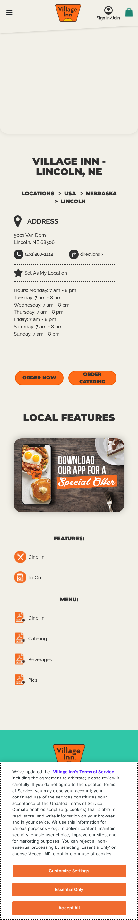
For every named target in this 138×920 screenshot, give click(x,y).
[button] (39, 378)
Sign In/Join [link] (108, 17)
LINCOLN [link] (73, 201)
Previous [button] (8, 475)
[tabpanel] (69, 475)
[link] (68, 13)
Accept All (68, 907)
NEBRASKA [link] (101, 194)
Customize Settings (69, 870)
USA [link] (70, 194)
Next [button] (130, 475)
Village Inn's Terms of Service (83, 771)
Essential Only (69, 889)
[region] (69, 841)
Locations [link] (38, 194)
